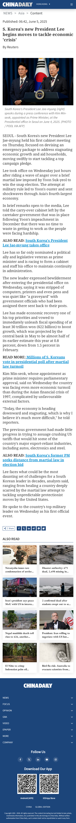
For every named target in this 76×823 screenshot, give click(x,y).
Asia (21, 13)
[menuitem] (42, 4)
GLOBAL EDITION (42, 806)
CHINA (29, 806)
